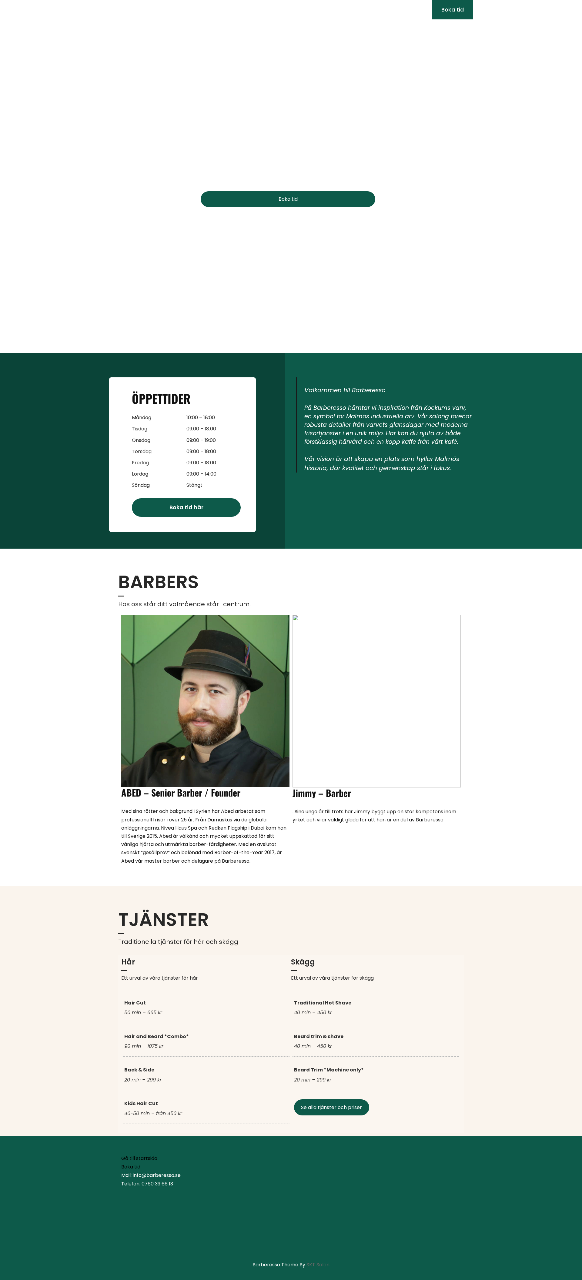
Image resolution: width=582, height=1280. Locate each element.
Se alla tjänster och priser (331, 1107)
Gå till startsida (139, 1158)
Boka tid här (186, 507)
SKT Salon (317, 1264)
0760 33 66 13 (194, 9)
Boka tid (288, 199)
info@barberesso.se (141, 9)
